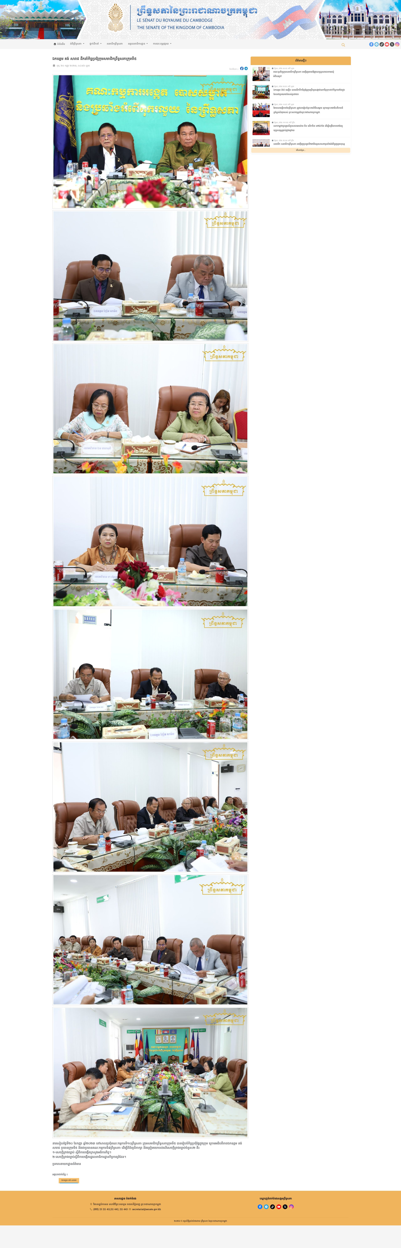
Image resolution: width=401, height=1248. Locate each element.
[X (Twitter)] (392, 44)
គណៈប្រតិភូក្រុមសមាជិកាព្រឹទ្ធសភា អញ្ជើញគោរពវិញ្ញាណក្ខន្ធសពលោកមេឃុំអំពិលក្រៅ (303, 74)
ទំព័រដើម (60, 44)
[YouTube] (387, 44)
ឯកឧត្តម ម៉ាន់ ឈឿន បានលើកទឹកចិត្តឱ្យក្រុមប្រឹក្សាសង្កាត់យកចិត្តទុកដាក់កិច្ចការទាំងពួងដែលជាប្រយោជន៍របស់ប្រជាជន (309, 92)
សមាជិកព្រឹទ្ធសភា (115, 44)
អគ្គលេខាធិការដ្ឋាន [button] (137, 44)
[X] (285, 1206)
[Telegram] (376, 44)
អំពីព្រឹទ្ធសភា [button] (76, 44)
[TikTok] (382, 44)
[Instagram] (397, 44)
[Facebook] (371, 44)
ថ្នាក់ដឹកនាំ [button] (95, 44)
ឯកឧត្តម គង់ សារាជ (68, 1180)
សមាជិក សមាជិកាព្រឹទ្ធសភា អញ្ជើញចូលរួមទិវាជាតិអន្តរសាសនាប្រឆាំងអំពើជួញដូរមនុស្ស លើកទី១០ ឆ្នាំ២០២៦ (309, 146)
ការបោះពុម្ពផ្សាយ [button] (161, 44)
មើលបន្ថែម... (300, 150)
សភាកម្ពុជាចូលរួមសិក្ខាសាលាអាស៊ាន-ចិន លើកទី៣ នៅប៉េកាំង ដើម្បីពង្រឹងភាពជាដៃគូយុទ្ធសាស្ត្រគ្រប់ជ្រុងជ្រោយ (308, 128)
